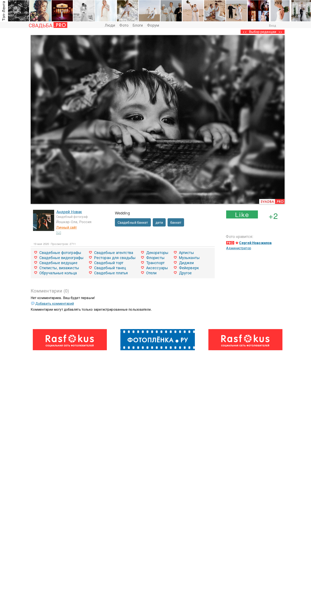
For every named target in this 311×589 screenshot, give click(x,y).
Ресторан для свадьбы (115, 257)
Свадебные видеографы (61, 257)
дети (159, 222)
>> (280, 32)
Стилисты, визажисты (59, 267)
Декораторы (157, 252)
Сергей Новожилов (255, 242)
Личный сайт (66, 227)
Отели (151, 272)
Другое (185, 272)
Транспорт (155, 262)
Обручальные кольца (58, 272)
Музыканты (189, 257)
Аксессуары (157, 267)
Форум (153, 25)
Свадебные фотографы (60, 252)
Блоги (138, 25)
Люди (110, 25)
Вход (272, 25)
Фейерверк (189, 267)
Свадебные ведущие (58, 262)
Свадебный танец (110, 267)
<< (244, 32)
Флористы (155, 257)
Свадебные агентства (113, 252)
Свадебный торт (108, 262)
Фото (123, 25)
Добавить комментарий (54, 303)
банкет (175, 222)
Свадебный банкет (133, 222)
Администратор (238, 248)
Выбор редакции (262, 32)
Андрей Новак (69, 211)
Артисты (186, 252)
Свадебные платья (111, 272)
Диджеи (186, 262)
